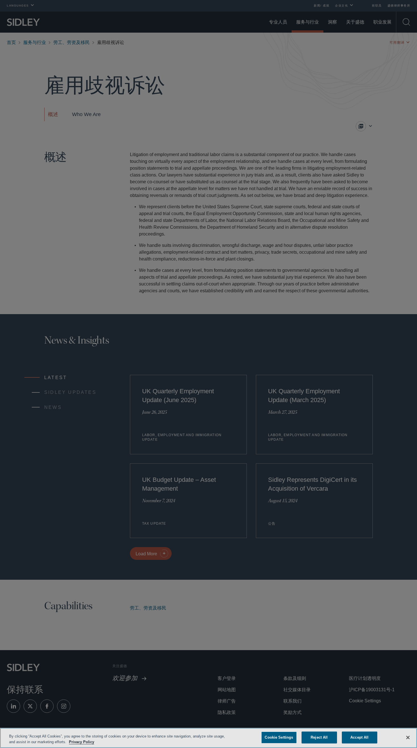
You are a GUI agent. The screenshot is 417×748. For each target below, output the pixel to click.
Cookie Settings (278, 737)
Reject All (319, 737)
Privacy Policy (94, 741)
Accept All (359, 737)
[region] (208, 738)
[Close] (408, 737)
